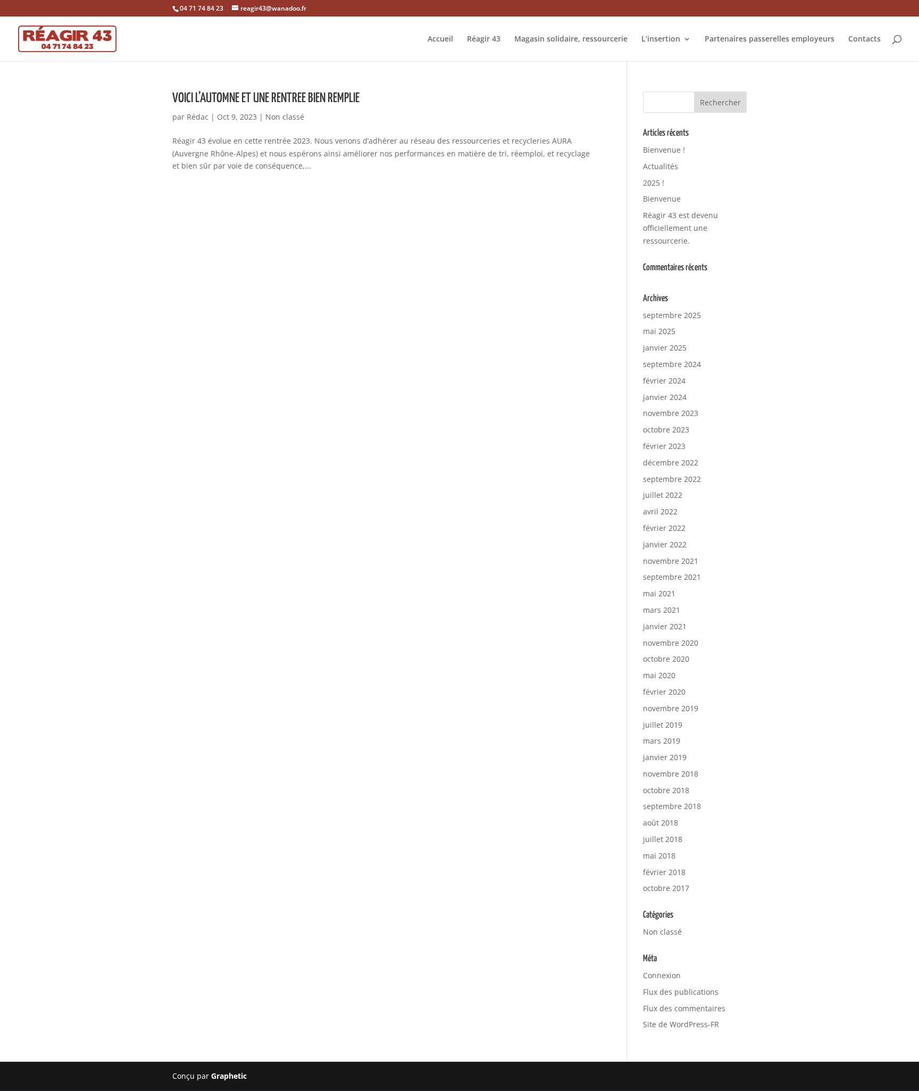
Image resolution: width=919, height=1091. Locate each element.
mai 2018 (659, 856)
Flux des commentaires (684, 1008)
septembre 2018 (672, 806)
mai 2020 (659, 675)
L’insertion (660, 39)
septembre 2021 (672, 577)
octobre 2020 (666, 659)
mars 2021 (661, 610)
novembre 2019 (670, 708)
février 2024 (664, 381)
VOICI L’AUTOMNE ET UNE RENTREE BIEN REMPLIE (266, 98)
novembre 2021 (670, 561)
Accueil (440, 39)
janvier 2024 (665, 397)
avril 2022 (660, 511)
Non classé (284, 117)
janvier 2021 (665, 626)
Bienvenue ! (664, 150)
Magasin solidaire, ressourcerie (571, 39)
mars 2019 (661, 741)
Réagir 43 (483, 39)
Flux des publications (681, 992)
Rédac (197, 117)
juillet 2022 (662, 495)
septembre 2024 (672, 364)
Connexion (662, 975)
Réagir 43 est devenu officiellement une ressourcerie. (680, 228)
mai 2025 (659, 331)
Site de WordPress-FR (681, 1024)
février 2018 (664, 872)
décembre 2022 (670, 462)
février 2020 (664, 692)
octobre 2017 (666, 888)
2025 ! (653, 183)
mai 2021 (659, 593)
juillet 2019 (662, 725)
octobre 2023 (666, 429)
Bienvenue (662, 199)
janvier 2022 (665, 544)
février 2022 (664, 528)
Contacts (864, 39)
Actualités (660, 166)
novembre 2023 (670, 413)
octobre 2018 (666, 790)
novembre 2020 (670, 643)
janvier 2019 (665, 757)
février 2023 (664, 446)
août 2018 (660, 823)
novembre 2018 (670, 774)
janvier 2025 (665, 348)
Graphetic (229, 1076)
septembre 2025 (672, 315)
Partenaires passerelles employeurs (769, 39)
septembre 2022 (672, 479)
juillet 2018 (662, 839)
